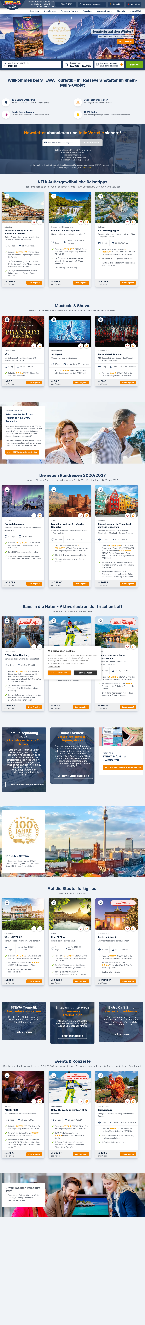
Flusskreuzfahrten (69, 11)
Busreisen (34, 11)
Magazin (121, 11)
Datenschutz (87, 167)
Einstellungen (85, 673)
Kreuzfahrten (50, 11)
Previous (2, 36)
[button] (121, 64)
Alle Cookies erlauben (59, 672)
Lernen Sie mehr (54, 666)
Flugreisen (87, 11)
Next (142, 36)
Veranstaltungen (104, 11)
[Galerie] (39, 222)
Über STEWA (135, 11)
